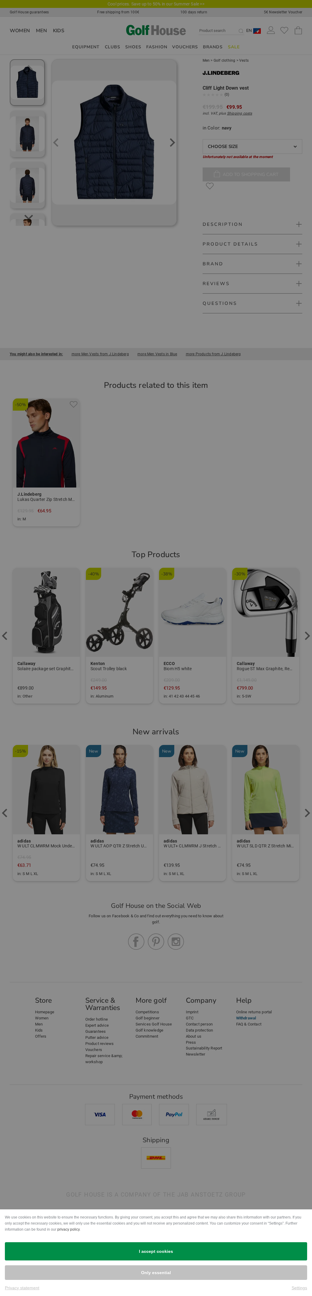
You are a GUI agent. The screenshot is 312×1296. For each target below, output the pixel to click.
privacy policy (68, 1229)
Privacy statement (22, 1287)
